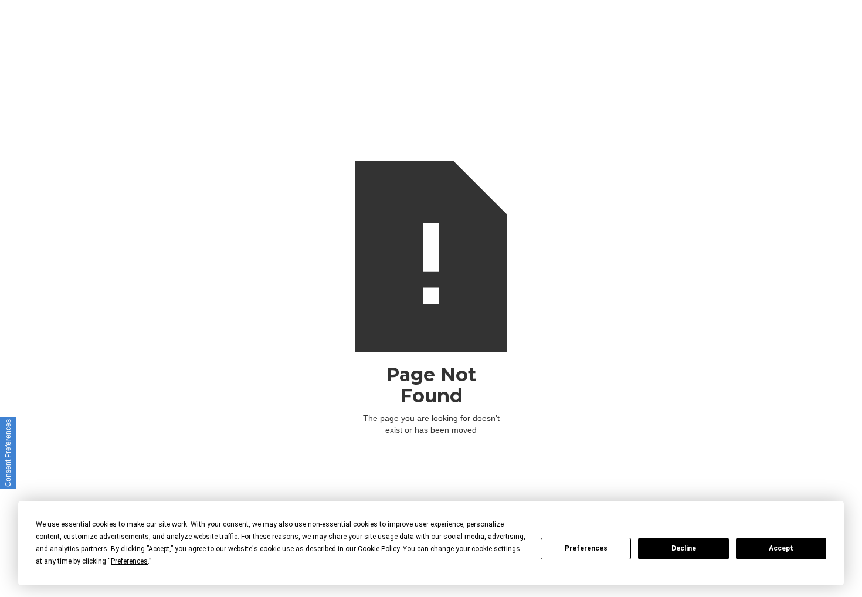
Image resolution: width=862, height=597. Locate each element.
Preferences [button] (129, 561)
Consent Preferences (8, 453)
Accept (781, 548)
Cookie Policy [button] (378, 549)
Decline (683, 548)
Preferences (586, 548)
